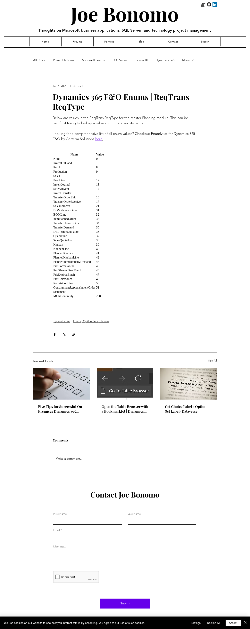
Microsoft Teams (93, 60)
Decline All (213, 623)
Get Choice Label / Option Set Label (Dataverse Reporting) (185, 409)
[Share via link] (74, 334)
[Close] (245, 623)
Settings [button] (196, 623)
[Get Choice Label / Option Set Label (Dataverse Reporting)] (188, 384)
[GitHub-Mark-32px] (209, 4)
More (186, 60)
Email (56, 530)
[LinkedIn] (214, 4)
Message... (60, 546)
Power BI (142, 60)
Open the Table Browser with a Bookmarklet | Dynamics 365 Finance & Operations (125, 409)
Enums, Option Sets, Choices (91, 321)
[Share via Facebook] (54, 334)
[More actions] (195, 86)
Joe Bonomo (125, 14)
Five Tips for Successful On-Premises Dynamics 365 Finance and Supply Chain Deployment (61, 409)
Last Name (134, 513)
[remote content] (125, 225)
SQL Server (120, 60)
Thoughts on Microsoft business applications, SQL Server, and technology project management (124, 30)
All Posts (39, 60)
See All (212, 360)
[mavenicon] (203, 4)
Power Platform (63, 60)
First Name (60, 513)
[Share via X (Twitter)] (64, 334)
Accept (233, 623)
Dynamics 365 (164, 60)
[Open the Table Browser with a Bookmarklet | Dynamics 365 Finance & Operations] (125, 384)
